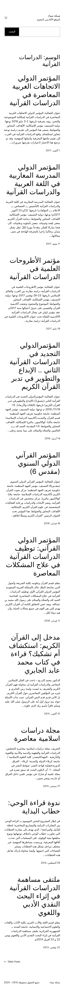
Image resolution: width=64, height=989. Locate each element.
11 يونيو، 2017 (53, 243)
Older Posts (12, 961)
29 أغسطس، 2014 (50, 862)
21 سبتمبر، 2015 (51, 786)
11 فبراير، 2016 (52, 620)
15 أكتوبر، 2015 (52, 713)
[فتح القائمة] (6, 18)
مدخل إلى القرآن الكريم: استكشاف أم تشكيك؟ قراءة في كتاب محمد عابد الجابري (34, 653)
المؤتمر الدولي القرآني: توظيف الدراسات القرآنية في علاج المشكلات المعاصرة (33, 556)
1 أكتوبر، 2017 (53, 150)
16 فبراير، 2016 (52, 523)
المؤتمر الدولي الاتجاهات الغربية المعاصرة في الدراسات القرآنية (35, 90)
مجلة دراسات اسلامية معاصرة (37, 734)
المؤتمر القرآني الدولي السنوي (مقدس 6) (38, 463)
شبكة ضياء (54, 15)
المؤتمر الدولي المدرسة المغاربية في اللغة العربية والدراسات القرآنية (33, 179)
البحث (12, 31)
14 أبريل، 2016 (52, 438)
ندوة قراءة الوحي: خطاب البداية (34, 807)
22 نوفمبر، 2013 (51, 947)
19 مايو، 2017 (53, 328)
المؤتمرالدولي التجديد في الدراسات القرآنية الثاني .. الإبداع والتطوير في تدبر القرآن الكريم (35, 366)
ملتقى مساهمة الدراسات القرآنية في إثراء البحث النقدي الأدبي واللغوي (35, 896)
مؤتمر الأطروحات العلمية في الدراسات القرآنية (35, 268)
